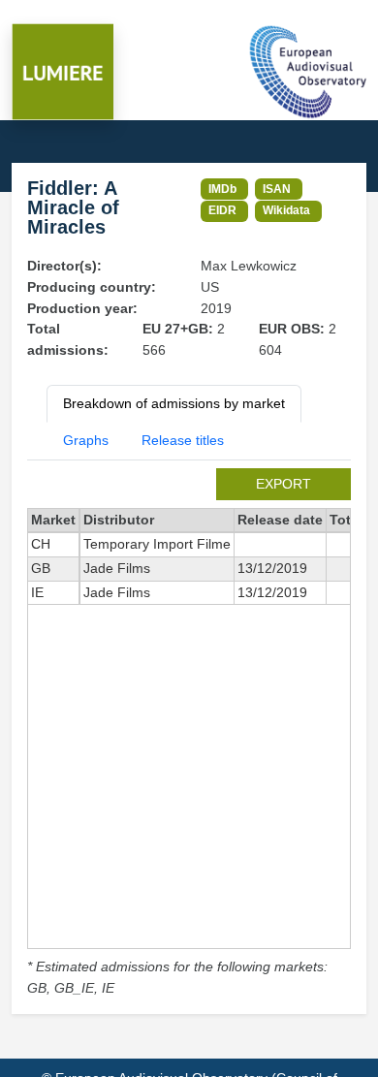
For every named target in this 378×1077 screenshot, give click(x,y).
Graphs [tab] (86, 440)
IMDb (222, 188)
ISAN (277, 188)
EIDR (222, 210)
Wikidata (286, 210)
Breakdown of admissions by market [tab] (174, 403)
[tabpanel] (189, 733)
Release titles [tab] (183, 440)
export (283, 483)
